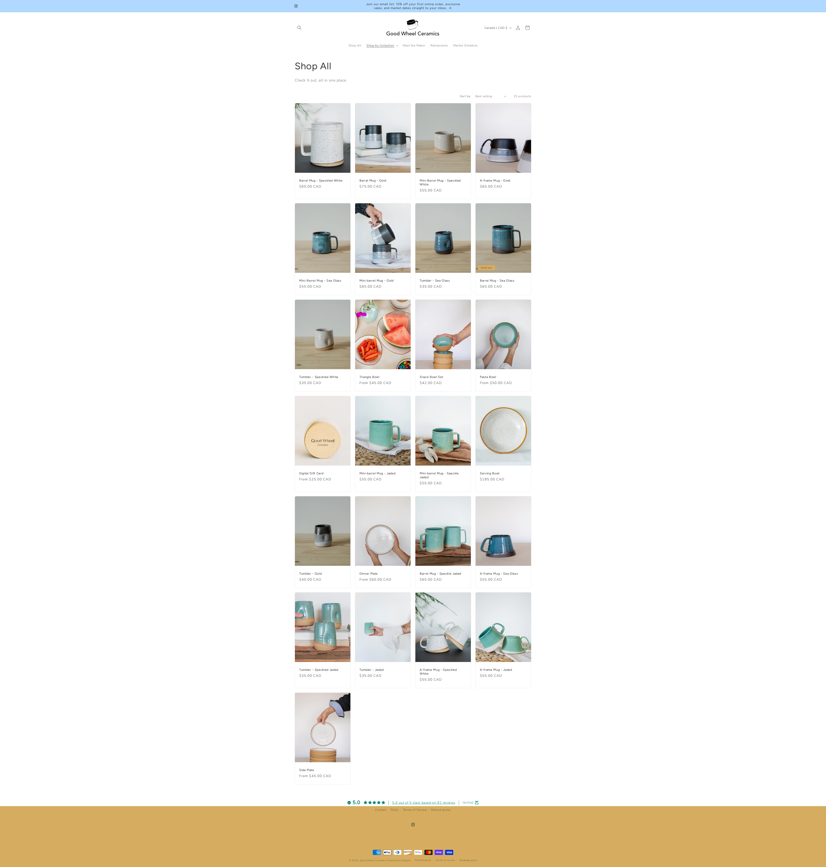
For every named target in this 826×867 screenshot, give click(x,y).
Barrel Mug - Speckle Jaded (440, 573)
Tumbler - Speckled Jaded (318, 670)
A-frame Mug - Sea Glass (499, 573)
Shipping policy (468, 860)
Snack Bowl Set (431, 377)
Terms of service (445, 860)
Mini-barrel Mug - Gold (376, 280)
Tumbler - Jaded (371, 670)
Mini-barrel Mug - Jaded (377, 473)
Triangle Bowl (369, 377)
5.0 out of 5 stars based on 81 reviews (423, 802)
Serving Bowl (489, 473)
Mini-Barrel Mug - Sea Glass (320, 280)
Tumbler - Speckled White (318, 377)
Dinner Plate (368, 573)
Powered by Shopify (399, 860)
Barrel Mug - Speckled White (321, 180)
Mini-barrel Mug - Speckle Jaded (439, 475)
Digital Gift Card (311, 473)
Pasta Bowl (488, 377)
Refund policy (441, 810)
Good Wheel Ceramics (373, 860)
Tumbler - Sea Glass (435, 280)
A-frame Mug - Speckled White (438, 672)
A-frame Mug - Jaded (496, 670)
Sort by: (465, 96)
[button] (299, 27)
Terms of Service (415, 810)
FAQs (395, 810)
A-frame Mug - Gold (495, 180)
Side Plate (306, 770)
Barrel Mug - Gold (372, 180)
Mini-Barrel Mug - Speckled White (440, 182)
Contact (380, 810)
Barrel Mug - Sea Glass (497, 280)
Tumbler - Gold (310, 573)
